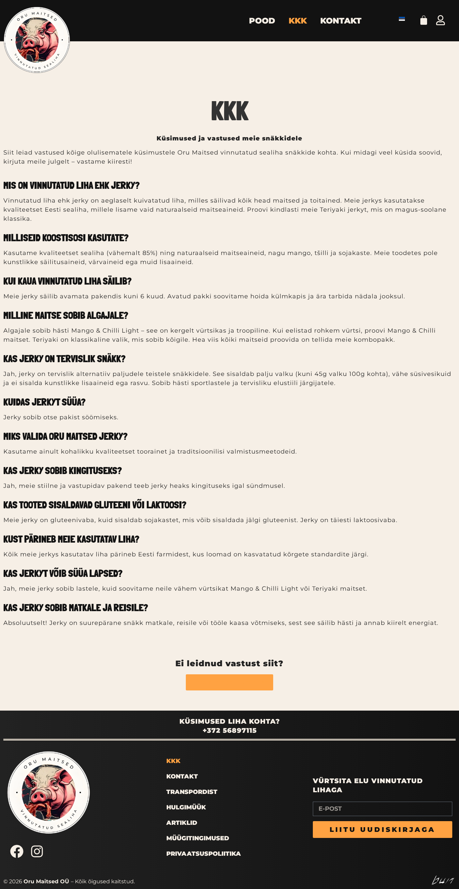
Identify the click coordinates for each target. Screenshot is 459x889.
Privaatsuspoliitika (203, 853)
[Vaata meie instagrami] (37, 851)
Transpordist (191, 792)
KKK (298, 21)
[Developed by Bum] (443, 880)
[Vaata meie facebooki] (17, 851)
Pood (262, 21)
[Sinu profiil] (440, 20)
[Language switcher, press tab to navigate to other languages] (403, 18)
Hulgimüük (186, 807)
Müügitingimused (197, 838)
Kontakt (341, 21)
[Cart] (424, 19)
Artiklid (181, 823)
